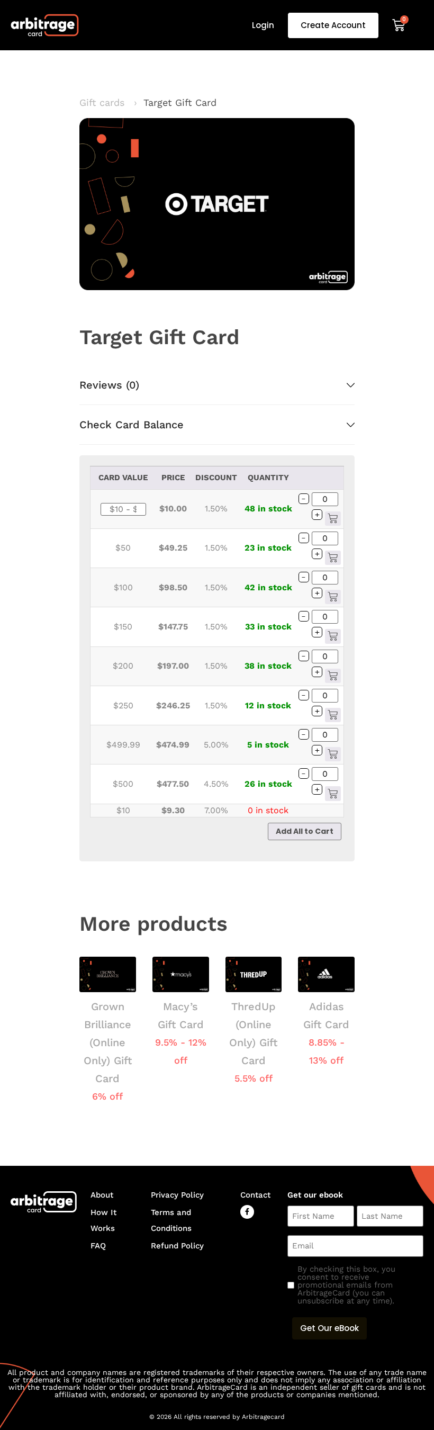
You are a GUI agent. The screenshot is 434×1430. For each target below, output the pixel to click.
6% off (107, 1096)
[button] (217, 384)
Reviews (109, 385)
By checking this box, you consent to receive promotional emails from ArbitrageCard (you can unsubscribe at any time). (346, 1285)
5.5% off (253, 1078)
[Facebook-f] (247, 1212)
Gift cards (108, 102)
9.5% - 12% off (180, 1051)
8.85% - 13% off (327, 1051)
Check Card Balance (131, 424)
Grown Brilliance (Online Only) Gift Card (108, 1042)
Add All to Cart (304, 831)
